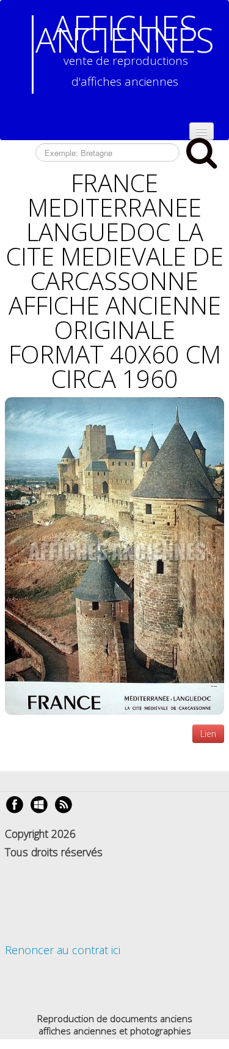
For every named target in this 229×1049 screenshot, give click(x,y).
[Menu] (201, 131)
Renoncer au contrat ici (62, 950)
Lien (208, 733)
